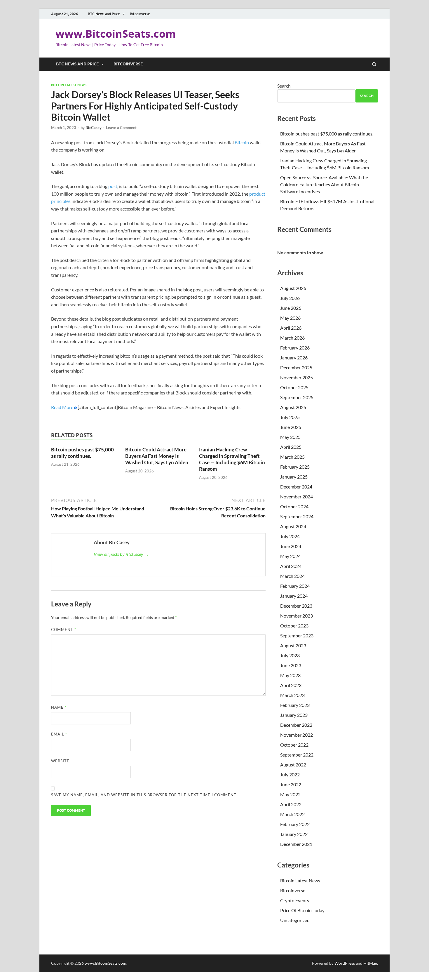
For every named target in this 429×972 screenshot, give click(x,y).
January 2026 (294, 357)
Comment (63, 629)
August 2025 (293, 407)
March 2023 (292, 695)
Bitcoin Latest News (68, 85)
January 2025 (294, 476)
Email (59, 734)
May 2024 (290, 556)
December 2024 (296, 486)
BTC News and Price (104, 14)
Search (284, 85)
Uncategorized (295, 920)
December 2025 (296, 367)
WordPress (344, 963)
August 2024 (293, 526)
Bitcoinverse (140, 14)
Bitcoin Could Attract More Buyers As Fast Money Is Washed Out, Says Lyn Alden (156, 455)
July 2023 (290, 655)
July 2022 (290, 774)
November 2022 (296, 735)
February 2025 (295, 467)
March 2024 (292, 576)
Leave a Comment (121, 127)
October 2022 (294, 744)
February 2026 (295, 347)
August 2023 (293, 645)
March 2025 (292, 457)
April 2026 (290, 328)
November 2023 (296, 615)
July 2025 (290, 417)
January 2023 (294, 715)
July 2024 (290, 536)
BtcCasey (94, 127)
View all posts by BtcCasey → (121, 554)
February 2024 (295, 586)
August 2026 (293, 288)
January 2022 (294, 834)
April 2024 (290, 566)
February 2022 (295, 824)
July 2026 (290, 298)
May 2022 (290, 794)
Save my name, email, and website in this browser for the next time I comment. (144, 794)
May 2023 (290, 675)
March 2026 (292, 337)
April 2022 (290, 804)
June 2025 (290, 427)
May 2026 (290, 318)
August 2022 (293, 764)
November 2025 (296, 377)
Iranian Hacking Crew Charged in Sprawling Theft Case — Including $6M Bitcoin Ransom (232, 459)
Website (60, 761)
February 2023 (295, 705)
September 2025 (296, 397)
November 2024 (296, 496)
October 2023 (294, 625)
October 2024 (294, 506)
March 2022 (292, 814)
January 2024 (294, 596)
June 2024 (290, 546)
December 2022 (296, 725)
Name (59, 707)
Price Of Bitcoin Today (302, 910)
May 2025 (290, 437)
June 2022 (290, 784)
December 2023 (296, 605)
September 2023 (296, 635)
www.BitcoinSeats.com (115, 34)
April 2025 (290, 447)
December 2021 (296, 844)
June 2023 (290, 665)
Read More (62, 407)
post (112, 186)
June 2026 (290, 308)
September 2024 (296, 516)
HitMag (370, 963)
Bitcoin (242, 142)
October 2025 (294, 387)
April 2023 (290, 685)
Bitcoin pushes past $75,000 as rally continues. (82, 452)
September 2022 (296, 754)
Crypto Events (294, 900)
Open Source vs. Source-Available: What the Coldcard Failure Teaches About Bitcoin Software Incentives (324, 184)
